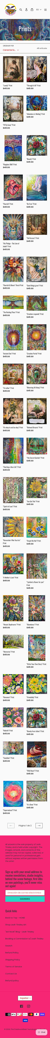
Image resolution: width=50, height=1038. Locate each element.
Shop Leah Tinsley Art (15, 924)
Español (24, 998)
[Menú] (45, 9)
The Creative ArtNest (19, 1029)
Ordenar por (8, 46)
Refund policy (12, 980)
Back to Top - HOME (15, 917)
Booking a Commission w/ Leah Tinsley (24, 938)
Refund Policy (12, 952)
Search (8, 945)
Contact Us (11, 973)
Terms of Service (13, 966)
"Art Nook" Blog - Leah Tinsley (19, 931)
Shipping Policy (12, 959)
